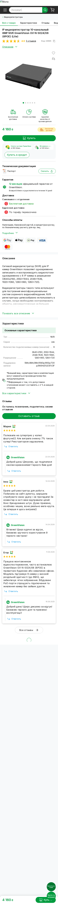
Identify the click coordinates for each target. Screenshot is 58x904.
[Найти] (45, 10)
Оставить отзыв (29, 416)
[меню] (5, 10)
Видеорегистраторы (13, 17)
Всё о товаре (9, 23)
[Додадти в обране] (53, 53)
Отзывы (45, 23)
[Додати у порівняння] (53, 58)
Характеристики (28, 23)
